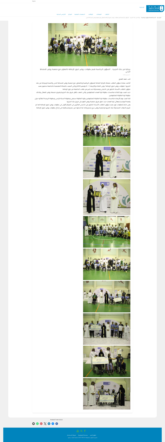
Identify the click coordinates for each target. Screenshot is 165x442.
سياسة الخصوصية (83, 435)
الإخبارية (142, 7)
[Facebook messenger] (53, 423)
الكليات (107, 14)
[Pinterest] (41, 423)
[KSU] (155, 7)
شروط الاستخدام (71, 435)
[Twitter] (45, 423)
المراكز (70, 14)
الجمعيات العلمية (80, 14)
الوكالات (90, 14)
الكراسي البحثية (61, 14)
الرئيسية (159, 17)
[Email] (33, 423)
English (34, 1)
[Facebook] (56, 423)
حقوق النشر (93, 435)
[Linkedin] (49, 423)
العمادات (98, 14)
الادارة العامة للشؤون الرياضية (148, 17)
